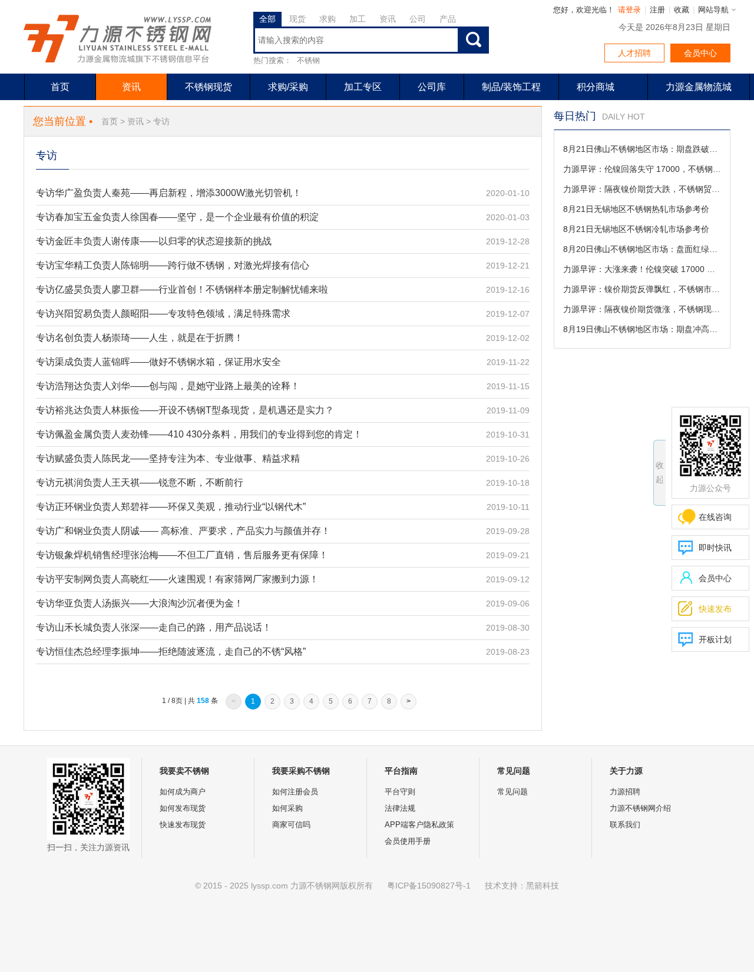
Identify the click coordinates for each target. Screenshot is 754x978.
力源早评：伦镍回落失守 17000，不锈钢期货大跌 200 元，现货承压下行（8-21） (642, 169)
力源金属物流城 (699, 87)
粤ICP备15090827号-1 (429, 885)
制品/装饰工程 (511, 87)
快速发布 (705, 608)
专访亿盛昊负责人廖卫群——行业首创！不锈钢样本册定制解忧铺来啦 (182, 289)
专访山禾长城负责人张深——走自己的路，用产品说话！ (154, 627)
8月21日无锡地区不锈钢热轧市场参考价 (636, 209)
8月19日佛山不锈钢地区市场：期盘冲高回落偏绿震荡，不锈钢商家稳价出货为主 (642, 329)
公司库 (432, 87)
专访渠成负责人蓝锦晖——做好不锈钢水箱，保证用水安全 (158, 362)
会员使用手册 (408, 841)
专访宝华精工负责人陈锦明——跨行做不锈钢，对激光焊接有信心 (172, 265)
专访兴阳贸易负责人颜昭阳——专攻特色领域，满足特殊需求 (163, 314)
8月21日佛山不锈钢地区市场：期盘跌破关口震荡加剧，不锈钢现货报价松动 (642, 149)
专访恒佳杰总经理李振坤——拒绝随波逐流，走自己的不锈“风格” (171, 652)
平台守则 (400, 791)
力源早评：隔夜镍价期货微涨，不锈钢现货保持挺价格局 (642, 309)
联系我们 (625, 824)
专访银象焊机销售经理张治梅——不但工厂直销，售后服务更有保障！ (182, 555)
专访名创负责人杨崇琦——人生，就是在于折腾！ (139, 338)
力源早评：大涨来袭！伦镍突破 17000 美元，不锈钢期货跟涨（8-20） (642, 269)
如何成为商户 (183, 791)
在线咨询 (715, 517)
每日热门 (575, 116)
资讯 (131, 87)
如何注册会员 (295, 791)
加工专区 (363, 87)
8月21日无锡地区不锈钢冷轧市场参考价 (636, 229)
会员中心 (700, 53)
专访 (161, 121)
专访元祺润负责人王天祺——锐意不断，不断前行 (139, 483)
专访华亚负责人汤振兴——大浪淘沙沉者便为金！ (139, 603)
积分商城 (595, 87)
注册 (657, 9)
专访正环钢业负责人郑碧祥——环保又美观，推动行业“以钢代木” (171, 507)
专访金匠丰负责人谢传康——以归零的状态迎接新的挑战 (154, 241)
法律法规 (400, 808)
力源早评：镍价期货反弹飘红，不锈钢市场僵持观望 (642, 289)
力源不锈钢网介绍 (640, 808)
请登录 (629, 9)
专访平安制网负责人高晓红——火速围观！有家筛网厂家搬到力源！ (177, 579)
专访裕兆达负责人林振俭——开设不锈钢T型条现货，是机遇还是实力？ (185, 410)
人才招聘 (634, 53)
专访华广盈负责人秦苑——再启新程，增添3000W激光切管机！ (169, 193)
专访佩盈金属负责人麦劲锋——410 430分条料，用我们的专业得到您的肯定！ (199, 434)
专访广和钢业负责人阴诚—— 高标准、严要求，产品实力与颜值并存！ (183, 531)
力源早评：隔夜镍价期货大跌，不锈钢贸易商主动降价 (642, 189)
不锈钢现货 (208, 87)
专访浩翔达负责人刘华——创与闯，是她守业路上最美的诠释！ (168, 386)
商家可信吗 (291, 824)
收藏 (681, 9)
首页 (60, 87)
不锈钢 (308, 60)
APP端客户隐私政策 (419, 824)
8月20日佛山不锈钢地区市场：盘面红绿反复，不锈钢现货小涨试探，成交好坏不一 (642, 249)
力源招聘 (625, 791)
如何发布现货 (183, 808)
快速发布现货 (183, 824)
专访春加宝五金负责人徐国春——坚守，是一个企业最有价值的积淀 (177, 217)
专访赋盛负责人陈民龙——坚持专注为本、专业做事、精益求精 (168, 458)
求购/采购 (288, 87)
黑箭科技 (542, 885)
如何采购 (287, 808)
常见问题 (512, 791)
